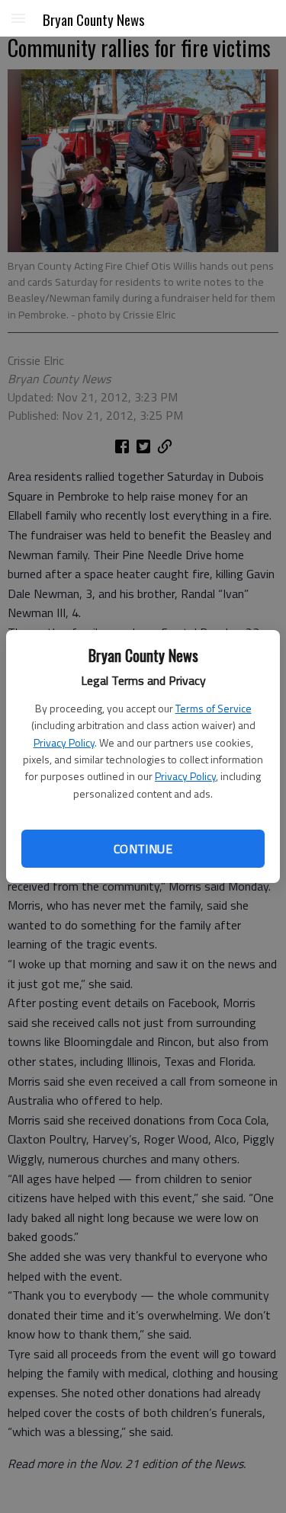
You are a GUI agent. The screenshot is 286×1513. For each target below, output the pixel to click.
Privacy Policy (64, 742)
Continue (143, 849)
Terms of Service (213, 708)
